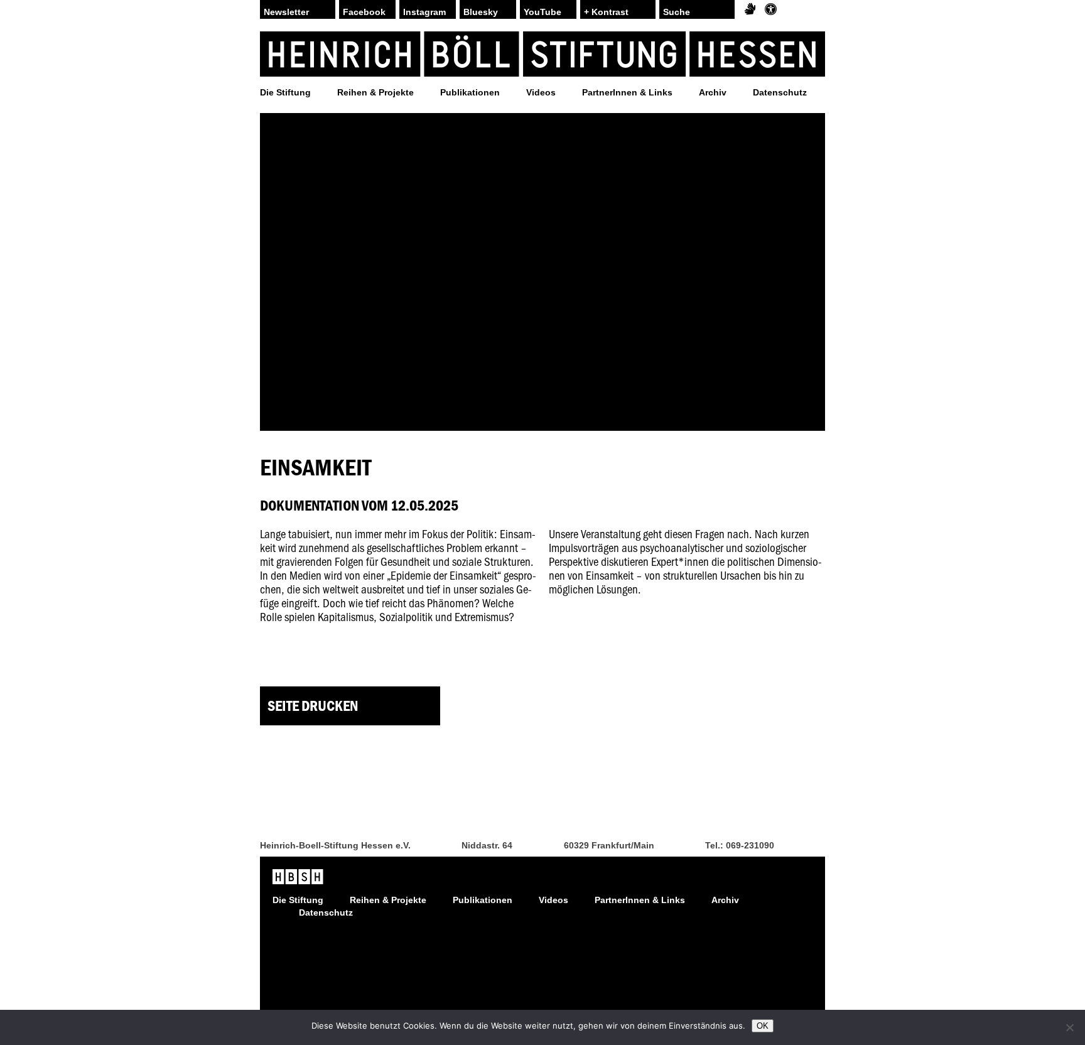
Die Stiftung (285, 92)
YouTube (542, 12)
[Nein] (1069, 1027)
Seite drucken (312, 705)
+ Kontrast (606, 12)
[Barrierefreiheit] (771, 9)
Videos (541, 92)
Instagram (424, 12)
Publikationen (470, 92)
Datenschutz (780, 92)
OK (763, 1026)
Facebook (364, 12)
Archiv (712, 92)
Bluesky (480, 12)
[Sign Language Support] (750, 9)
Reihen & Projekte (375, 92)
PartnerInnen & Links (627, 92)
